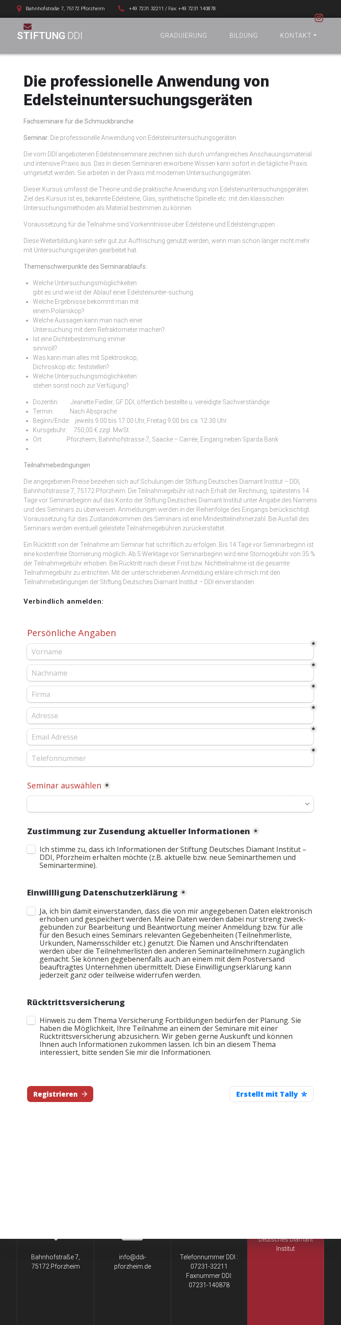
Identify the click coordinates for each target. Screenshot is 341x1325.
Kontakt (296, 35)
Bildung (244, 35)
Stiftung (50, 35)
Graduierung (183, 35)
